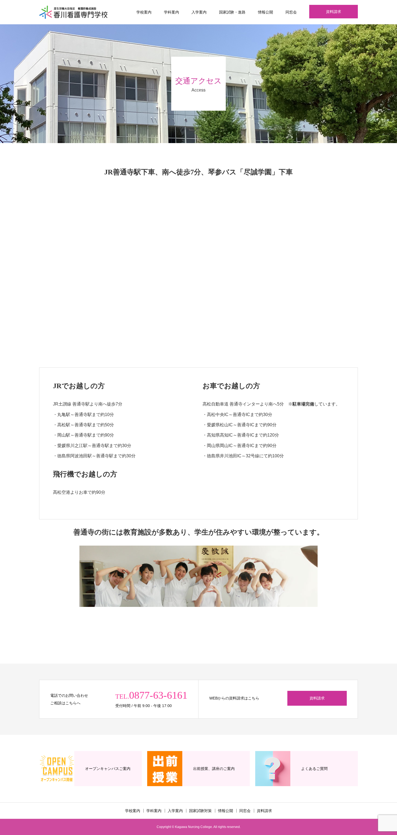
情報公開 (265, 12)
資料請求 (333, 11)
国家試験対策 (200, 811)
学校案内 (144, 12)
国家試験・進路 (232, 12)
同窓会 (291, 12)
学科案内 (171, 12)
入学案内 (199, 12)
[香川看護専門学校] (73, 12)
